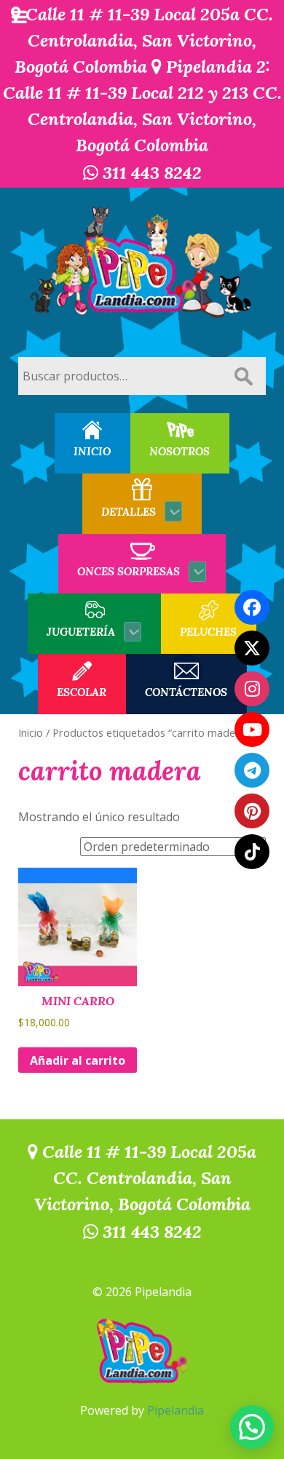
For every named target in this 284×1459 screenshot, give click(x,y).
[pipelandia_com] (251, 688)
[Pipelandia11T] (251, 648)
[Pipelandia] (142, 263)
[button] (252, 1427)
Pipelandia (175, 1410)
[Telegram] (251, 770)
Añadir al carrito (77, 1060)
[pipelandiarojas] (251, 729)
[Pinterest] (251, 811)
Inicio (30, 732)
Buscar (243, 376)
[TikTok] (251, 851)
